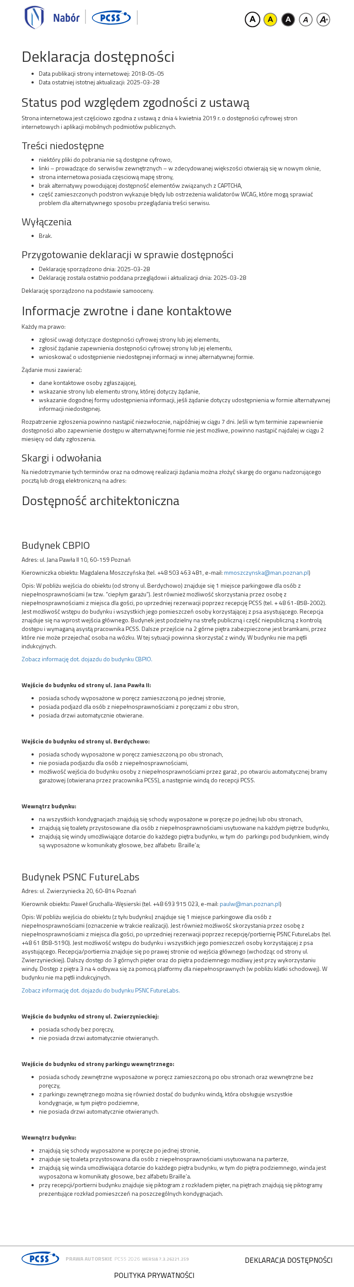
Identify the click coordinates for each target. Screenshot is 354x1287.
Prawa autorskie (89, 1258)
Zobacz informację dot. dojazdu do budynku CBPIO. (87, 658)
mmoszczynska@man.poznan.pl (266, 572)
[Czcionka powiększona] (323, 19)
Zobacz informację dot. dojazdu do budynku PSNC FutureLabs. (101, 990)
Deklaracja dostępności (288, 1260)
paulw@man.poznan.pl (250, 903)
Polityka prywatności (154, 1275)
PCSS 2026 (127, 1258)
